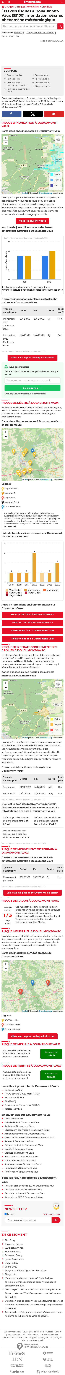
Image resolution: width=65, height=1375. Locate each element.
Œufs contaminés (14, 1247)
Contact (57, 1332)
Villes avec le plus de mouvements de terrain (32, 892)
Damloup (19, 32)
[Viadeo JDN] (47, 1365)
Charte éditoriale (37, 1332)
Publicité (49, 1332)
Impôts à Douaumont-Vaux (19, 1149)
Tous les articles (13, 1335)
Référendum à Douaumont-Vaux (21, 1171)
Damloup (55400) (14, 1090)
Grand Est (47, 6)
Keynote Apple (12, 1251)
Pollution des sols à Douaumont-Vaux (32, 638)
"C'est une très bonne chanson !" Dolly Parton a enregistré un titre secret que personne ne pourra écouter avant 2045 (30, 1282)
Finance (10, 1214)
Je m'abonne (30, 388)
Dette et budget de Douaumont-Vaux (24, 1145)
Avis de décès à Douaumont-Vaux (22, 1122)
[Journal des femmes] (17, 1353)
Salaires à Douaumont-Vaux (19, 1141)
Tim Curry (10, 1240)
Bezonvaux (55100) (14, 1097)
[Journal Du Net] (17, 1359)
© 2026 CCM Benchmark (32, 1340)
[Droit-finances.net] (47, 1359)
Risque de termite (42, 86)
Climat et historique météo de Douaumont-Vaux (29, 1137)
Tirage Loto (10, 1274)
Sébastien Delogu (14, 1255)
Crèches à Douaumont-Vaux (19, 1152)
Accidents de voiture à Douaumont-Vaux (25, 1133)
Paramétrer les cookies (12, 1338)
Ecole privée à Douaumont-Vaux (21, 1156)
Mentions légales (41, 1338)
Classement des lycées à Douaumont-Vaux (27, 1130)
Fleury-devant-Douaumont (40, 32)
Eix (17, 36)
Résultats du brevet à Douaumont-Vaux (25, 1193)
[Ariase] (17, 1371)
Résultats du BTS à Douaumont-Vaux (24, 1197)
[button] (5, 138)
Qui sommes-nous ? (12, 1332)
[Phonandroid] (47, 1371)
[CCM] (47, 1353)
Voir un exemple (52, 1214)
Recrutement (32, 1335)
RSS (23, 1335)
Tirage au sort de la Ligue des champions (26, 1270)
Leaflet (25, 193)
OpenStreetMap (45, 193)
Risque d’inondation (15, 75)
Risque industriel (42, 79)
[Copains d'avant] (17, 1365)
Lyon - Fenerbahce (14, 1259)
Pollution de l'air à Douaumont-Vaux (32, 622)
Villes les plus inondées (32, 220)
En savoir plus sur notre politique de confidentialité (25, 394)
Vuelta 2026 (11, 1266)
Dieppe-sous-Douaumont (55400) (22, 1105)
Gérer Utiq (28, 1338)
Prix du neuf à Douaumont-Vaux (21, 1168)
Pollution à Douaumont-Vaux (19, 1126)
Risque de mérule (42, 82)
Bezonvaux (7, 36)
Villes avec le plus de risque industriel (32, 1036)
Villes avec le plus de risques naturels (32, 357)
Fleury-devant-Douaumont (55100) (22, 1093)
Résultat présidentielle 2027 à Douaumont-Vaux (29, 1185)
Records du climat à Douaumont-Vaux (32, 614)
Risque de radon (42, 75)
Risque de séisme (14, 79)
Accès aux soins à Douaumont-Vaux (23, 1164)
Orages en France (14, 1244)
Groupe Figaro (56, 1338)
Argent (10, 6)
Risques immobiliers (28, 6)
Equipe (25, 1332)
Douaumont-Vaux (14, 1118)
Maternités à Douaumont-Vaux (20, 1160)
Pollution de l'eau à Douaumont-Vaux (32, 630)
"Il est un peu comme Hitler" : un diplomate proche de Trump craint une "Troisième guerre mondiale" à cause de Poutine (33, 1293)
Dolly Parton (11, 1263)
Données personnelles (49, 1335)
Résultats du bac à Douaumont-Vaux (23, 1189)
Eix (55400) (10, 1101)
